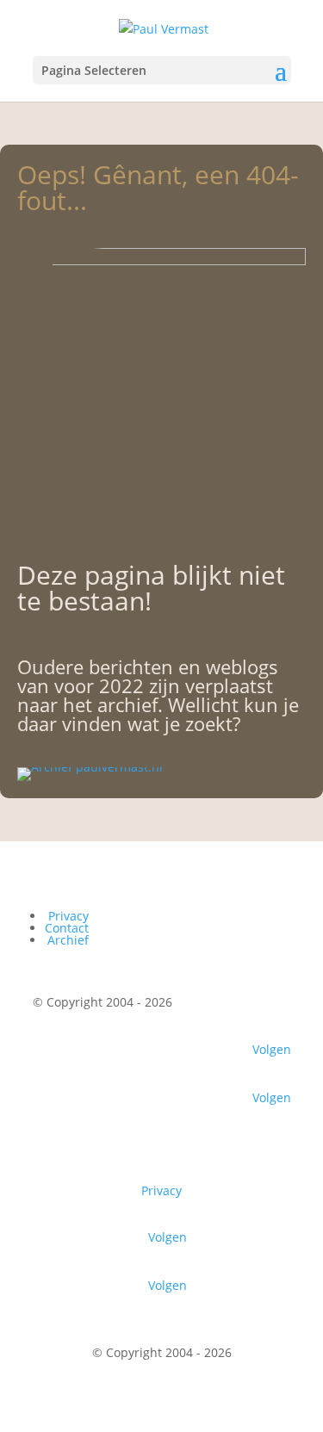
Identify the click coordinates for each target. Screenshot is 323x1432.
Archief (68, 940)
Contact (67, 928)
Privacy (68, 916)
